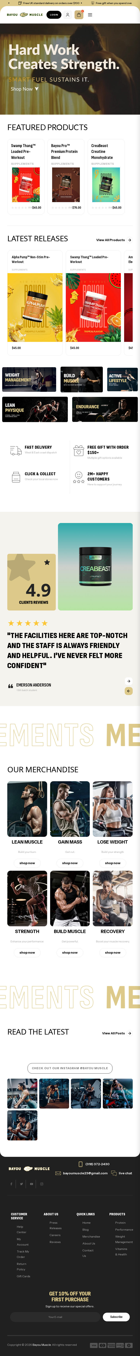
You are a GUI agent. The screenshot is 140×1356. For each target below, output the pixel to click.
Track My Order (23, 1254)
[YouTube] (31, 1184)
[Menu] (90, 14)
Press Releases (56, 1225)
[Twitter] (21, 1184)
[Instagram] (41, 1184)
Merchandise (89, 1236)
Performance (122, 1229)
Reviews (55, 1242)
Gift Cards (23, 1276)
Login (54, 14)
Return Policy (21, 1266)
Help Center (21, 1229)
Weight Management (122, 1239)
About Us (88, 1243)
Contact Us (88, 1253)
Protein (120, 1222)
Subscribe (116, 1317)
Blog (85, 1229)
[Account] (68, 15)
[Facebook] (11, 1184)
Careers (55, 1235)
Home (86, 1222)
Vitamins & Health (121, 1251)
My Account (23, 1241)
